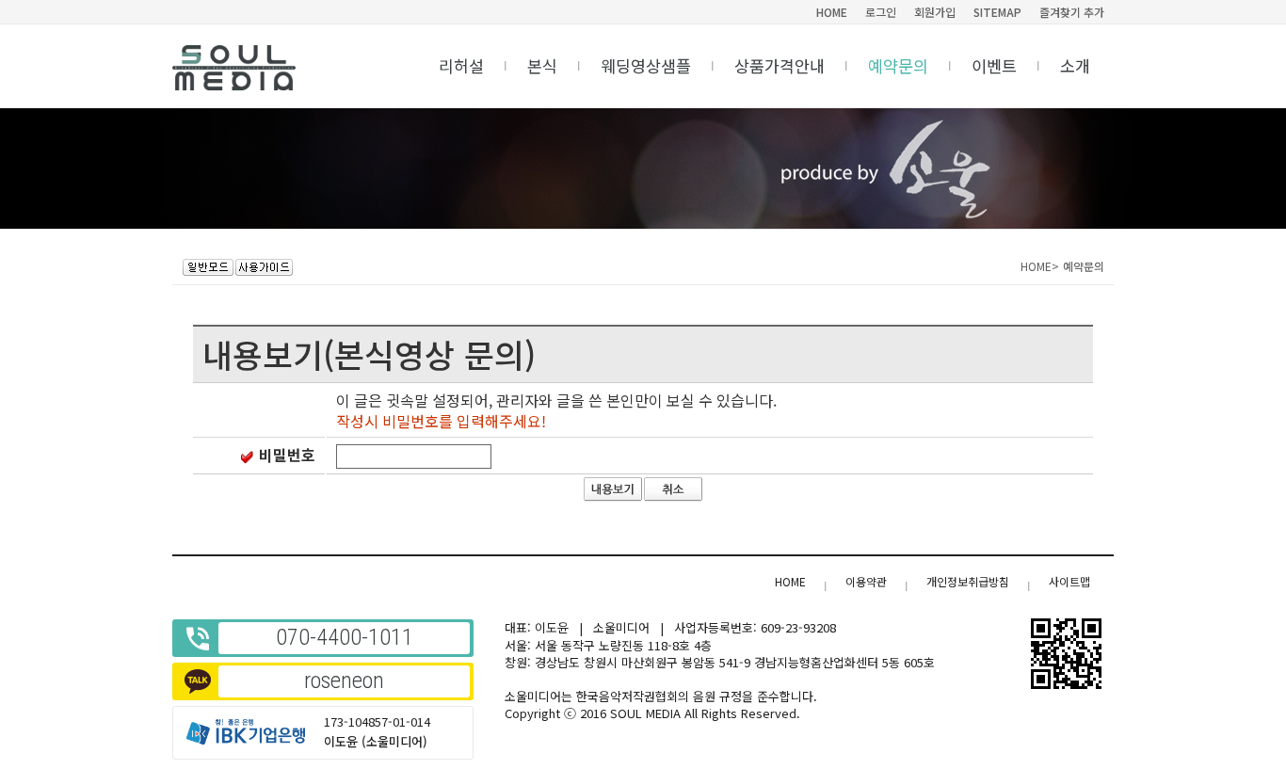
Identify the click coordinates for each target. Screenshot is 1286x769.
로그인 (880, 12)
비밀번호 (287, 454)
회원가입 (935, 12)
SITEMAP (997, 12)
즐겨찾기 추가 (1071, 12)
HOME (831, 12)
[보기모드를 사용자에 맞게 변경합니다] (208, 267)
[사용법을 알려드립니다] (264, 267)
